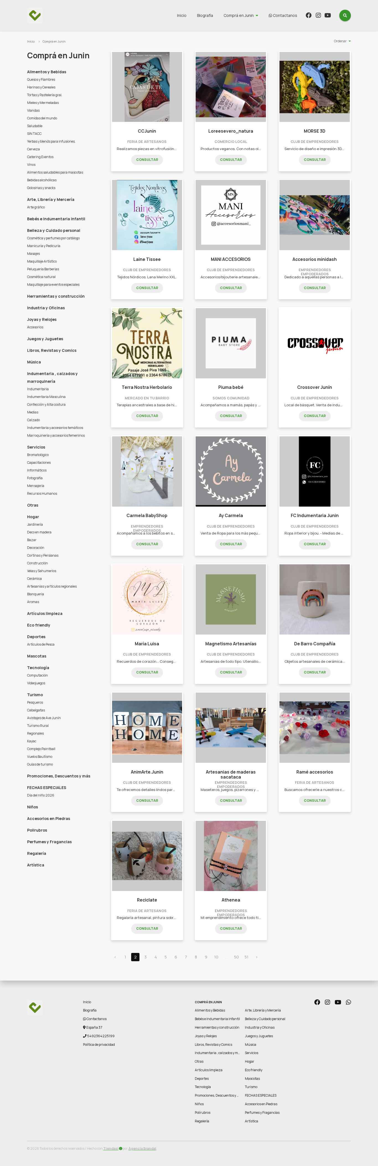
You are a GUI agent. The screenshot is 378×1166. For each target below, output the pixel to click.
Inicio (182, 15)
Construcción (37, 563)
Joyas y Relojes (41, 319)
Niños (32, 806)
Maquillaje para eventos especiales (53, 284)
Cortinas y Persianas (42, 555)
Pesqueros (35, 702)
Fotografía (35, 478)
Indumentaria (38, 389)
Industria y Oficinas (46, 307)
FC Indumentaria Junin (315, 515)
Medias (32, 412)
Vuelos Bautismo (39, 756)
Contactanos (284, 15)
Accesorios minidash (314, 259)
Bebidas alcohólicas (41, 180)
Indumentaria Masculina (46, 396)
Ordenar (340, 41)
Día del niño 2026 (40, 795)
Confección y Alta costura (46, 404)
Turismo (35, 694)
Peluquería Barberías (43, 269)
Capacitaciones (39, 462)
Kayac (31, 741)
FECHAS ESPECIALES (46, 787)
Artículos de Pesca (41, 644)
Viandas (33, 110)
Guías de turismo (40, 764)
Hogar (33, 516)
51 (246, 957)
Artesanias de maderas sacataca (231, 774)
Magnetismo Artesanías (231, 644)
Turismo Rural (38, 725)
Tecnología (38, 667)
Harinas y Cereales (41, 87)
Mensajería (35, 485)
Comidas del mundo (42, 118)
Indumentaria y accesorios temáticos (55, 427)
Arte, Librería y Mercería (50, 199)
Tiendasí (110, 1148)
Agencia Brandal (142, 1148)
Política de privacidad (99, 1044)
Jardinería (35, 524)
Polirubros (37, 830)
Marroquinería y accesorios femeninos (56, 435)
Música (34, 362)
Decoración (35, 547)
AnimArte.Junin (147, 772)
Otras (32, 505)
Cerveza (33, 149)
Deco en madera (39, 532)
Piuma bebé (231, 387)
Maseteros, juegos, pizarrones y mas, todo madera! (245, 789)
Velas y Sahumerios (41, 570)
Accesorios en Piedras (48, 818)
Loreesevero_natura (230, 131)
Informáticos (36, 470)
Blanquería (35, 594)
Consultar (147, 159)
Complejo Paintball (41, 748)
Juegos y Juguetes (45, 338)
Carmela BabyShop (146, 515)
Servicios (36, 447)
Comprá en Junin (239, 15)
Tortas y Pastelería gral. (44, 95)
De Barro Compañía (314, 644)
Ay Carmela (231, 515)
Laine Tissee (147, 259)
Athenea (231, 900)
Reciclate (147, 900)
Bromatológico (38, 454)
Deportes (36, 636)
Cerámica (34, 578)
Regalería (36, 853)
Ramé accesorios (314, 772)
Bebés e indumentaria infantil (56, 218)
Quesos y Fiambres (41, 79)
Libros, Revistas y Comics (51, 350)
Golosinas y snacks (41, 187)
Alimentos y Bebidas (46, 71)
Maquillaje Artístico (42, 261)
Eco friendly (38, 625)
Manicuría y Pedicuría (43, 245)
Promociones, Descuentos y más (58, 776)
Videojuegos (36, 683)
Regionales (35, 733)
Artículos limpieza (45, 613)
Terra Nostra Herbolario (147, 387)
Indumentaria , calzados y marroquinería (52, 377)
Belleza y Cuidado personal (53, 230)
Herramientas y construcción (56, 296)
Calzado (33, 420)
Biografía (205, 15)
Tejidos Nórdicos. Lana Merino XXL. (147, 276)
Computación (37, 675)
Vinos (31, 164)
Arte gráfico (36, 207)
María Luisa (147, 644)
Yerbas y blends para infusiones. (51, 141)
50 (236, 957)
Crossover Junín (314, 387)
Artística (35, 865)
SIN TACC (34, 133)
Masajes (33, 253)
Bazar (32, 540)
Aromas (33, 601)
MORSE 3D (314, 131)
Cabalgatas (36, 710)
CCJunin (147, 131)
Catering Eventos (40, 156)
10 (216, 957)
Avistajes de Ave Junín (44, 718)
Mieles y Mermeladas (43, 102)
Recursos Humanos (42, 493)
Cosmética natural (41, 276)
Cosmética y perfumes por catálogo (53, 238)
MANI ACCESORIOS (231, 259)
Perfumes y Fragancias (49, 841)
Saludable (34, 126)
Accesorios (35, 327)
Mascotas (36, 656)
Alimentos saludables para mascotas (55, 172)
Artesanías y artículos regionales (52, 586)
